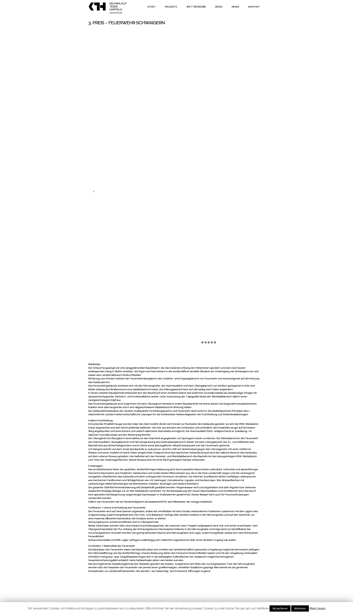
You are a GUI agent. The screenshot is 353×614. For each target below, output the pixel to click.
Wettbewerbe (196, 6)
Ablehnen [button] (300, 608)
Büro (218, 6)
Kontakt (254, 6)
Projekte (171, 6)
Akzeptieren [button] (280, 608)
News (235, 6)
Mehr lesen (317, 608)
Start (151, 6)
